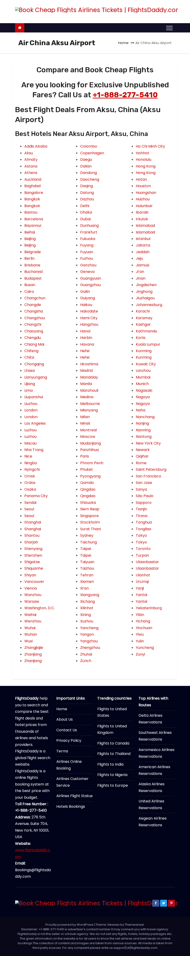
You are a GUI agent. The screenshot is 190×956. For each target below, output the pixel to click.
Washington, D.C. (39, 608)
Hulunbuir (144, 205)
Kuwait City (146, 364)
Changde (32, 304)
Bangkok (32, 199)
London (31, 410)
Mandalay (89, 377)
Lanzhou (143, 370)
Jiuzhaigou (145, 298)
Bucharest (33, 271)
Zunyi (140, 654)
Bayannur (33, 225)
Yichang (143, 621)
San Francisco (148, 476)
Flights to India (110, 764)
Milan (85, 417)
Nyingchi (32, 469)
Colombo (88, 146)
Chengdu (32, 337)
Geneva (87, 271)
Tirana (141, 515)
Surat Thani (90, 529)
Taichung (88, 542)
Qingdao (87, 489)
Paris (84, 456)
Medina (86, 397)
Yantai (141, 594)
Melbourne (90, 403)
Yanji (140, 588)
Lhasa (29, 370)
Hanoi (85, 331)
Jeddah (142, 252)
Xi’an (84, 588)
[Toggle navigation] (169, 28)
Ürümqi (142, 581)
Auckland (32, 179)
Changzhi (32, 324)
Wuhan (30, 634)
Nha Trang (33, 449)
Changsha (33, 311)
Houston (143, 186)
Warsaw (31, 601)
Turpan (142, 555)
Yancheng (89, 628)
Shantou (31, 535)
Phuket (86, 469)
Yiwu (140, 634)
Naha (140, 410)
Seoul (29, 509)
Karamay (144, 318)
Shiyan (30, 575)
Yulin (140, 641)
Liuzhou (30, 403)
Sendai (30, 502)
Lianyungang (35, 377)
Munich (142, 383)
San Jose (144, 482)
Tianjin (141, 509)
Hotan (141, 179)
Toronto (143, 548)
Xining (85, 614)
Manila (86, 383)
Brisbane (32, 265)
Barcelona (33, 219)
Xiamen (87, 581)
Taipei (85, 548)
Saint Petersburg (151, 469)
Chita (29, 357)
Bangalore (33, 192)
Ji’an (140, 271)
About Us (64, 719)
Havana (87, 344)
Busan (29, 284)
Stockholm (90, 522)
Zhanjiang (33, 654)
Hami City (89, 318)
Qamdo (87, 482)
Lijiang (29, 383)
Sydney (86, 535)
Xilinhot (86, 608)
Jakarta (143, 245)
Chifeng (31, 350)
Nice (28, 456)
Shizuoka (88, 502)
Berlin (29, 258)
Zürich (85, 660)
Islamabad (145, 225)
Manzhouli (89, 390)
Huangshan (146, 192)
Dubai (85, 219)
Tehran (86, 575)
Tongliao (143, 529)
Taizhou (87, 568)
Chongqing (34, 364)
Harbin (86, 337)
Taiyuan (87, 562)
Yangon (87, 634)
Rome (141, 463)
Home (123, 42)
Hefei (84, 350)
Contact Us (66, 730)
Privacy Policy (68, 740)
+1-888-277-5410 (125, 94)
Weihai (30, 614)
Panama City (36, 496)
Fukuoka (87, 238)
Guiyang (87, 298)
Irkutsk (142, 219)
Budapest (33, 278)
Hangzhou (89, 324)
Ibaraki (142, 212)
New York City (148, 443)
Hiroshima (89, 364)
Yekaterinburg (149, 608)
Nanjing (142, 423)
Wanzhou (32, 594)
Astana (30, 166)
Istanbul (143, 238)
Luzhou (30, 430)
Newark (143, 449)
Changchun (34, 298)
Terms (62, 751)
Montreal (88, 430)
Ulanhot (143, 575)
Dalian (86, 166)
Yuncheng (145, 647)
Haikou (86, 304)
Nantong (144, 436)
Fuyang (86, 245)
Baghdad (32, 186)
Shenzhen (33, 555)
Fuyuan (86, 252)
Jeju (139, 258)
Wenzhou (32, 621)
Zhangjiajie (33, 647)
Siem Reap (89, 509)
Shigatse (32, 562)
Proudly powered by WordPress (69, 924)
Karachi (143, 311)
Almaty (31, 159)
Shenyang (33, 548)
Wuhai (29, 628)
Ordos (29, 482)
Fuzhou (86, 258)
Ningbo (30, 463)
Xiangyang (89, 594)
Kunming (144, 350)
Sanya (141, 489)
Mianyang (89, 410)
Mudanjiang (90, 443)
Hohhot (142, 153)
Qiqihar (142, 456)
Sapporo (144, 502)
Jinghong (144, 291)
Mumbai (143, 377)
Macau (30, 443)
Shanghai (32, 522)
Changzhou (34, 318)
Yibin (140, 614)
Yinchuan (144, 628)
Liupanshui (33, 397)
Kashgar (143, 324)
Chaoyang (33, 331)
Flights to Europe (112, 785)
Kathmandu (146, 331)
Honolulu (143, 159)
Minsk (85, 423)
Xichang (87, 601)
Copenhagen (92, 153)
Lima (28, 390)
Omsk (29, 476)
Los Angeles (35, 423)
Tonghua (144, 522)
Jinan (141, 278)
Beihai (29, 232)
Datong (87, 192)
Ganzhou (88, 265)
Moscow (87, 436)
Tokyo (141, 535)
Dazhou (87, 199)
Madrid (86, 370)
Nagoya (143, 397)
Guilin (85, 291)
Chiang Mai (34, 344)
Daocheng (89, 179)
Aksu (28, 153)
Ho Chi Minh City (150, 146)
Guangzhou (90, 284)
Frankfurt (88, 232)
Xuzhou (86, 621)
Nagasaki (144, 390)
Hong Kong (145, 166)
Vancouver (34, 581)
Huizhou (143, 199)
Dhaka (86, 212)
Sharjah (31, 542)
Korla (140, 337)
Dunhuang (89, 225)
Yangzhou (89, 641)
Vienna (30, 588)
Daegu (86, 159)
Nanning (143, 430)
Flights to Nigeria (112, 774)
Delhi (84, 205)
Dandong (88, 172)
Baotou (30, 212)
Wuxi (28, 641)
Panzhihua (89, 449)
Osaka (30, 489)
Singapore (89, 515)
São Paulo (144, 496)
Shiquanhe (33, 568)
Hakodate (89, 311)
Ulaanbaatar (147, 562)
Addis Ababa (35, 146)
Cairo (29, 291)
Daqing (86, 186)
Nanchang (145, 417)
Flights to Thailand (113, 753)
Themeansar (134, 924)
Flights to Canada (113, 743)
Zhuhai (86, 654)
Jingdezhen (146, 284)
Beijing (30, 238)
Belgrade (32, 252)
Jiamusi (142, 265)
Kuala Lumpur (148, 344)
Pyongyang (90, 476)
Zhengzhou (90, 647)
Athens (30, 172)
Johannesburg (149, 304)
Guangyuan (90, 278)
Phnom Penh (91, 463)
